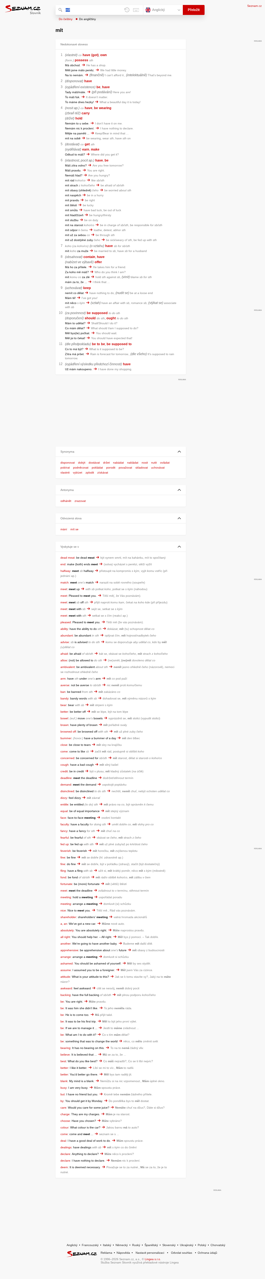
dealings (65, 1147)
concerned (67, 758)
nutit (154, 462)
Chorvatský (218, 1245)
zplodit (90, 472)
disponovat (67, 462)
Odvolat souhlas (181, 1252)
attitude (65, 976)
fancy (63, 831)
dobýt (81, 462)
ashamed (66, 963)
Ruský (136, 1245)
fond (63, 877)
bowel (64, 718)
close (63, 744)
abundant (66, 635)
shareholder (68, 917)
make (95, 149)
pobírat (65, 467)
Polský (202, 1245)
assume (65, 970)
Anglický (72, 1245)
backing (65, 995)
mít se (74, 529)
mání (63, 529)
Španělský (151, 1245)
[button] (120, 452)
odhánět (65, 501)
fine (62, 857)
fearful (64, 837)
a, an (63, 923)
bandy (64, 698)
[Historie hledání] (126, 10)
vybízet (77, 472)
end (62, 564)
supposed (100, 313)
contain (89, 257)
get (87, 144)
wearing (105, 108)
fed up (64, 844)
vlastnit (65, 472)
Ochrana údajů (207, 1252)
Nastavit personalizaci (150, 1252)
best (63, 1061)
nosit (145, 462)
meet (63, 589)
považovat (125, 467)
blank (63, 1081)
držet (106, 462)
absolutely (67, 930)
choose (65, 1120)
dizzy (63, 797)
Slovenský (169, 1245)
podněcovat (80, 467)
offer (98, 262)
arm (63, 678)
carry (86, 113)
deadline (66, 778)
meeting (65, 897)
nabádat (118, 462)
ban (62, 691)
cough (64, 764)
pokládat (97, 467)
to (98, 344)
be (98, 87)
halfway (65, 571)
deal (63, 1140)
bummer (65, 738)
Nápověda (123, 1252)
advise (64, 642)
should (90, 318)
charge (65, 1114)
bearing (65, 1048)
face (63, 817)
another (65, 943)
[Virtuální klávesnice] (136, 10)
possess (81, 60)
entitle (64, 804)
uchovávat (158, 467)
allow (63, 660)
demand (65, 784)
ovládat (165, 462)
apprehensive (69, 950)
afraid (64, 653)
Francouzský (90, 1245)
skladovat (141, 467)
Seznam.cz (254, 5)
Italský (107, 1245)
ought (111, 318)
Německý (122, 1245)
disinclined (67, 791)
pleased (65, 622)
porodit (110, 467)
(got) (95, 55)
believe (65, 1054)
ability (64, 628)
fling (63, 870)
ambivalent (67, 667)
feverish (65, 850)
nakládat (132, 462)
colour (64, 1127)
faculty (64, 824)
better (64, 711)
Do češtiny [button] (65, 19)
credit (64, 771)
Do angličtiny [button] (87, 19)
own (103, 55)
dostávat (94, 462)
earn (85, 149)
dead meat (67, 557)
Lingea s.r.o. (153, 1259)
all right (65, 937)
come (64, 751)
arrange (65, 956)
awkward (66, 988)
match (64, 582)
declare (65, 1154)
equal (64, 811)
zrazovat (80, 501)
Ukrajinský (186, 1245)
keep (87, 288)
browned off (68, 731)
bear (63, 705)
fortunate (66, 884)
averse (64, 685)
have (86, 55)
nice (63, 910)
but (62, 1094)
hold (78, 118)
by (62, 1101)
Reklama (106, 1252)
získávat (102, 472)
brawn (64, 725)
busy (63, 1087)
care (63, 1107)
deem (64, 1167)
